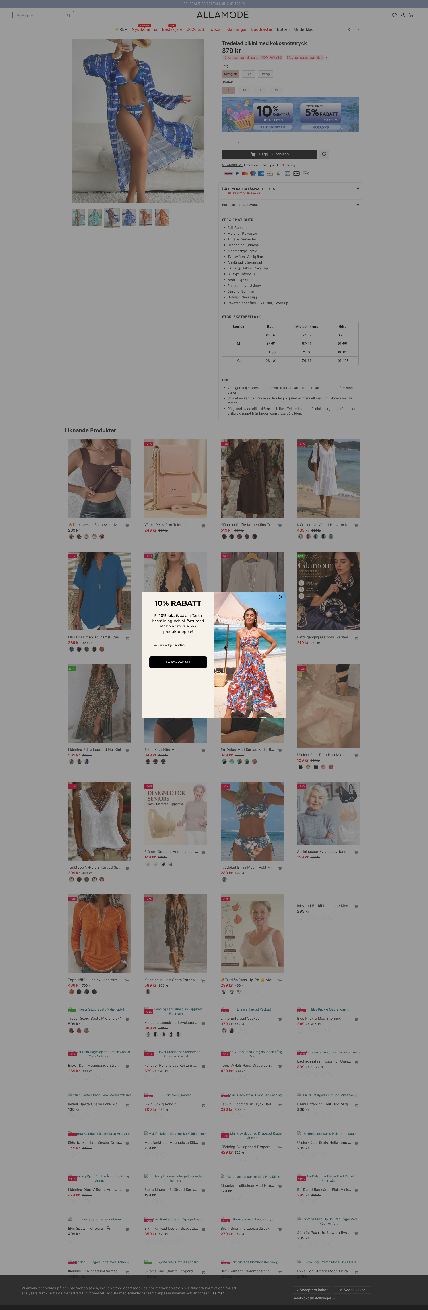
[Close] (280, 597)
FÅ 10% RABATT (178, 662)
